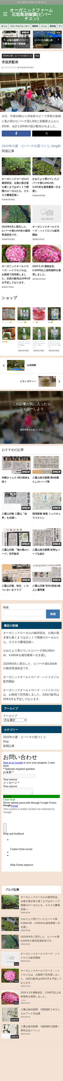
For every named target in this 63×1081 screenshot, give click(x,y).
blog (37, 56)
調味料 (35, 26)
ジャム (44, 26)
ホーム (4, 26)
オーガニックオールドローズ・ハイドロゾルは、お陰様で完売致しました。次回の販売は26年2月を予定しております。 (31, 694)
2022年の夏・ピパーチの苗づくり (17, 56)
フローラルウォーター (19, 26)
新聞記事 (8, 745)
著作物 (53, 26)
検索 (6, 607)
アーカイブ (10, 715)
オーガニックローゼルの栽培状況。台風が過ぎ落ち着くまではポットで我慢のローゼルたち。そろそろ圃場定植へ (31, 637)
